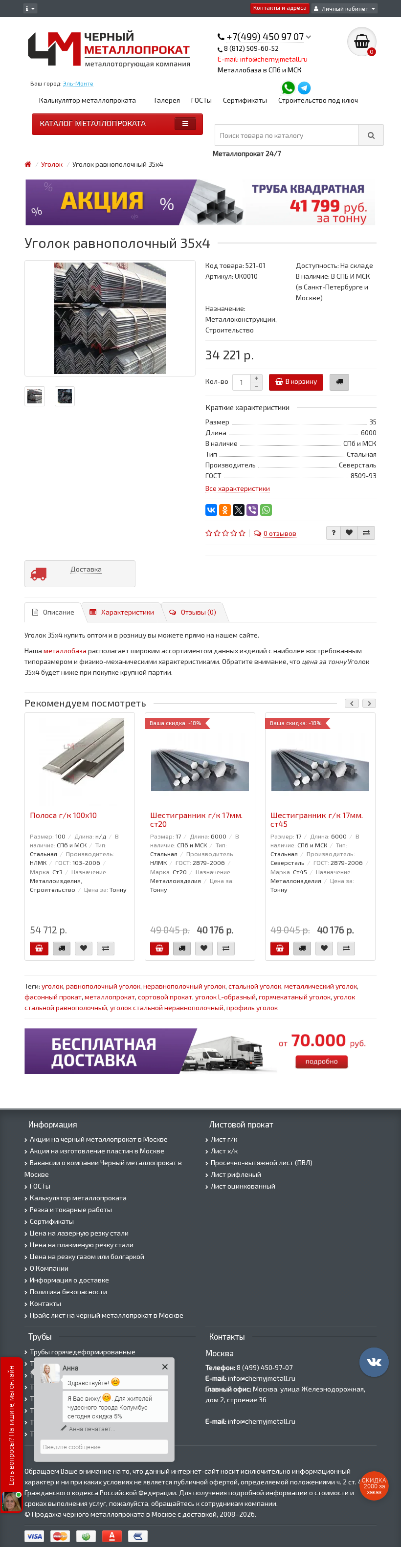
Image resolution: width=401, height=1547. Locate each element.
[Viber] (252, 510)
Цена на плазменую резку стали (82, 1244)
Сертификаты (245, 100)
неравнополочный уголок (184, 986)
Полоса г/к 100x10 (63, 815)
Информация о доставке (69, 1280)
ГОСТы (201, 100)
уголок (52, 986)
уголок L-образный (225, 997)
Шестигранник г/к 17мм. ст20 (196, 819)
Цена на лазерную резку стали (79, 1233)
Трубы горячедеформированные (82, 1352)
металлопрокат (110, 997)
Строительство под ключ (318, 100)
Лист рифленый (236, 1174)
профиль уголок (252, 1007)
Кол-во (216, 381)
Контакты (45, 1303)
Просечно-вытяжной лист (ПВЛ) (261, 1162)
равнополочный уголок (103, 986)
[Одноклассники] (225, 510)
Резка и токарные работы (71, 1209)
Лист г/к (224, 1139)
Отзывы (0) (198, 612)
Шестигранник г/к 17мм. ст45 (316, 819)
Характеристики (127, 612)
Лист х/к (224, 1151)
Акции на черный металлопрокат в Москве (99, 1139)
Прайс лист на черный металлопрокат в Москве (106, 1315)
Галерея (167, 100)
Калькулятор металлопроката (87, 100)
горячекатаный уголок (295, 997)
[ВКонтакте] (211, 510)
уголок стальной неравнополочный (166, 1007)
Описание (58, 612)
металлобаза (65, 650)
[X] (239, 510)
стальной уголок (254, 986)
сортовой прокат (165, 997)
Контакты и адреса (280, 7)
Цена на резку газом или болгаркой (87, 1256)
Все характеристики (237, 488)
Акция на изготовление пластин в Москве (97, 1151)
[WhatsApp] (266, 510)
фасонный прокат (53, 997)
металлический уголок (320, 986)
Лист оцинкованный (243, 1186)
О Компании (49, 1268)
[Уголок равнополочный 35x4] (110, 318)
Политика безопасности (68, 1291)
